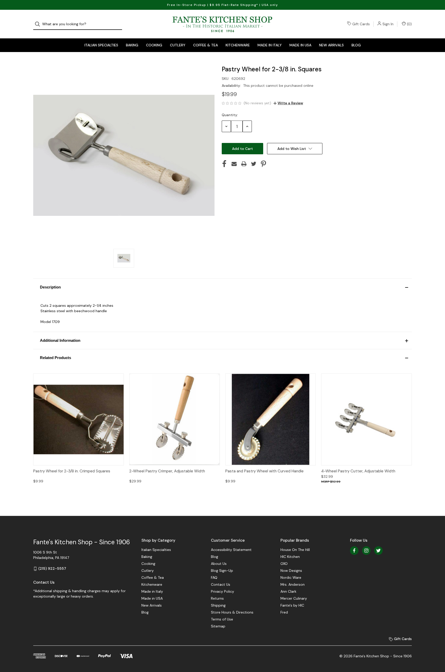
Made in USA (300, 45)
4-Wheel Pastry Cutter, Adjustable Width (358, 471)
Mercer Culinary (293, 598)
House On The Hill (295, 549)
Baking (132, 45)
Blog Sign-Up (222, 570)
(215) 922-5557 (52, 568)
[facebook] (354, 550)
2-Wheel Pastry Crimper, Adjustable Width (167, 471)
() (409, 24)
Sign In (387, 24)
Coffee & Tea (205, 45)
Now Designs (291, 570)
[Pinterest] (263, 163)
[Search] (39, 24)
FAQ (214, 577)
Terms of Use (222, 619)
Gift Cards (361, 24)
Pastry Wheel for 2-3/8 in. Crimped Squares (71, 471)
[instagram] (366, 550)
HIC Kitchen (290, 556)
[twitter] (378, 550)
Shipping (218, 605)
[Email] (234, 163)
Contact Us (220, 584)
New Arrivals (331, 45)
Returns (217, 598)
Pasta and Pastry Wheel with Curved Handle (264, 471)
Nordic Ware (290, 577)
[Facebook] (224, 163)
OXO (284, 563)
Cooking (154, 45)
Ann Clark (288, 591)
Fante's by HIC (292, 605)
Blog (356, 45)
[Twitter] (253, 163)
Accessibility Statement (231, 549)
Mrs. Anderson (292, 584)
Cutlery (177, 45)
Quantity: (230, 115)
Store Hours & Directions (232, 612)
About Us (219, 563)
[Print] (243, 163)
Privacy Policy (222, 591)
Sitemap (218, 626)
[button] (222, 287)
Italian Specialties (101, 45)
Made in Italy (270, 45)
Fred (284, 612)
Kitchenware (238, 45)
